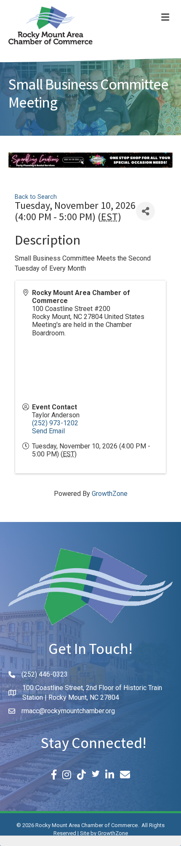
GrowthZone (110, 494)
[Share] (145, 211)
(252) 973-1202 (55, 423)
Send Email (48, 431)
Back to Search (36, 196)
